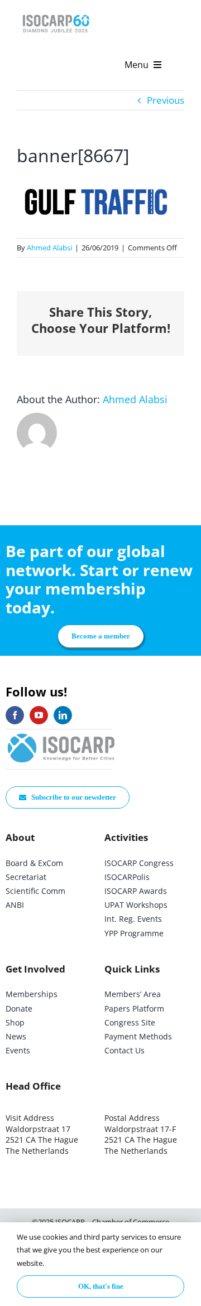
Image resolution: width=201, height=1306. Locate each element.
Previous (165, 100)
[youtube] (39, 715)
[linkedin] (63, 715)
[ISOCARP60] (56, 13)
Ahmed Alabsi (49, 248)
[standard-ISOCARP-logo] (61, 734)
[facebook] (15, 715)
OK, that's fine (100, 1286)
